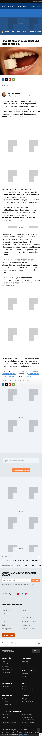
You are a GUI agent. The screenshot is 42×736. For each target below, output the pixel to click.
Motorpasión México (28, 722)
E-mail (13, 79)
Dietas (11, 380)
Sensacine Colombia (28, 720)
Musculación (6, 610)
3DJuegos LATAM (27, 714)
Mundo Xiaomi (6, 672)
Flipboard (10, 79)
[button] (14, 93)
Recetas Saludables (28, 617)
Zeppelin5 (28, 376)
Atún (24, 31)
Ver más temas (8, 635)
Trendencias (6, 699)
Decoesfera (5, 701)
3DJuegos (25, 661)
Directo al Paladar (7, 686)
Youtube (18, 593)
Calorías (27, 380)
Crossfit (26, 565)
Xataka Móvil (6, 664)
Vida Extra (25, 664)
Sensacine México (27, 717)
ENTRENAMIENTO (7, 6)
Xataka (4, 661)
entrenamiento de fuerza (29, 621)
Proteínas (5, 614)
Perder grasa (26, 625)
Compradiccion (6, 704)
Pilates (34, 565)
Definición (5, 625)
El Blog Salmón (26, 699)
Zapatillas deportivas (35, 31)
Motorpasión (25, 686)
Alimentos (25, 614)
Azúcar (19, 380)
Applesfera (5, 666)
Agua (18, 31)
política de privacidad (27, 584)
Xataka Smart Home (8, 669)
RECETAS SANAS (21, 6)
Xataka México (6, 714)
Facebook (3, 79)
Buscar (39, 643)
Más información (23, 734)
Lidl (13, 31)
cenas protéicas (7, 629)
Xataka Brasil (6, 717)
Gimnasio (6, 31)
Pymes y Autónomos (28, 701)
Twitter (6, 79)
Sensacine (25, 673)
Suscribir (35, 580)
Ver (22, 470)
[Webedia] (37, 1)
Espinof (24, 676)
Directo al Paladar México (9, 722)
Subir (35, 651)
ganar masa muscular (28, 629)
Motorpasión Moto (27, 689)
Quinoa (18, 565)
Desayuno (5, 621)
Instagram (22, 593)
